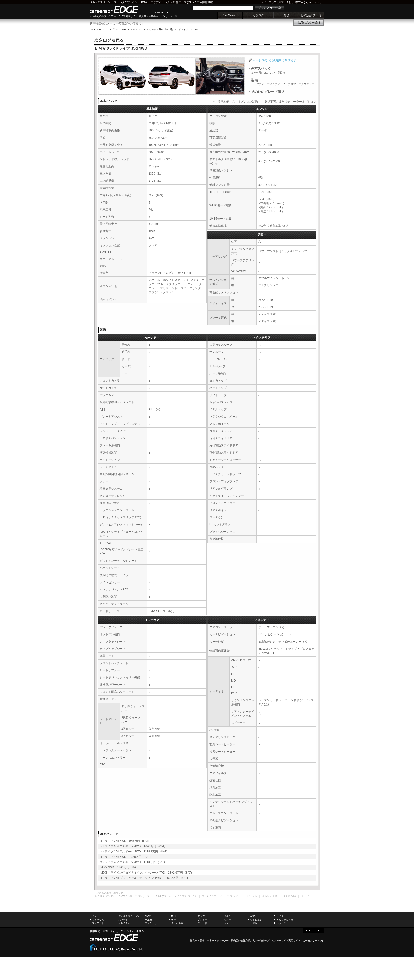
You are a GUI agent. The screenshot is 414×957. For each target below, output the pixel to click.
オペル (280, 916)
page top (313, 930)
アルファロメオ (284, 919)
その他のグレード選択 (268, 91)
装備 (282, 82)
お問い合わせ (286, 2)
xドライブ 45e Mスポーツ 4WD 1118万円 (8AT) (132, 862)
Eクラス (182, 896)
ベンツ (95, 916)
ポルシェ (228, 916)
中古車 (210, 940)
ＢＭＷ (122, 29)
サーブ (174, 919)
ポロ (236, 896)
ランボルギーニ (179, 923)
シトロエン (256, 919)
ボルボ (148, 919)
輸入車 (193, 940)
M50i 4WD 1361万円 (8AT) (119, 867)
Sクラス (192, 896)
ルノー (227, 919)
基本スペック (268, 70)
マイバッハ (98, 919)
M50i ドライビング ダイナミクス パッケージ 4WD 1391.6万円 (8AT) (146, 872)
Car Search (230, 15)
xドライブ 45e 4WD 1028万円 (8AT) (125, 856)
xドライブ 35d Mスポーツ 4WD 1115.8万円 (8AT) (133, 851)
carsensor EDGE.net (119, 9)
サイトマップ (269, 2)
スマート (123, 919)
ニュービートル (248, 896)
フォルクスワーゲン (126, 2)
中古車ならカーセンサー (309, 2)
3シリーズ (131, 896)
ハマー (227, 923)
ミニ (309, 896)
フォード (202, 923)
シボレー (255, 923)
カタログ (258, 15)
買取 (286, 15)
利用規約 (95, 931)
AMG (253, 916)
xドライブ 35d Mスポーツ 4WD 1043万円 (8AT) (132, 846)
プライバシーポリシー (133, 931)
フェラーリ (151, 923)
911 (275, 896)
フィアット (98, 923)
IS (112, 896)
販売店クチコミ (311, 15)
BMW (144, 2)
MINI (173, 916)
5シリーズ (144, 896)
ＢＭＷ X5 (136, 29)
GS (108, 896)
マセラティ (124, 923)
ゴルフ (228, 896)
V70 (293, 896)
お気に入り (308, 22)
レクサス (170, 2)
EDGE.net (95, 29)
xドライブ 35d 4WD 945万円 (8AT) (124, 841)
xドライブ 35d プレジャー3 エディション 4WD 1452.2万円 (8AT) (144, 878)
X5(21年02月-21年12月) (160, 29)
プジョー (202, 919)
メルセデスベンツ (100, 2)
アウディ (156, 2)
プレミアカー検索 (269, 8)
